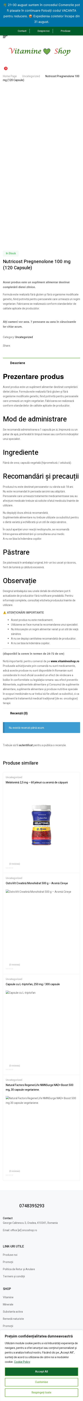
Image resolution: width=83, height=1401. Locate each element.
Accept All (41, 1372)
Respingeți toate (41, 1393)
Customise (41, 1382)
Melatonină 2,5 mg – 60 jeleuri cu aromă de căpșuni (37, 782)
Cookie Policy (22, 1362)
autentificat (26, 745)
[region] (41, 1365)
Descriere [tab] (17, 363)
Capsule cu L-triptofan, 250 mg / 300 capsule (33, 984)
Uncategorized (31, 76)
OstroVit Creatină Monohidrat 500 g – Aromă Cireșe (37, 883)
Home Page (10, 76)
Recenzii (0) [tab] (19, 713)
